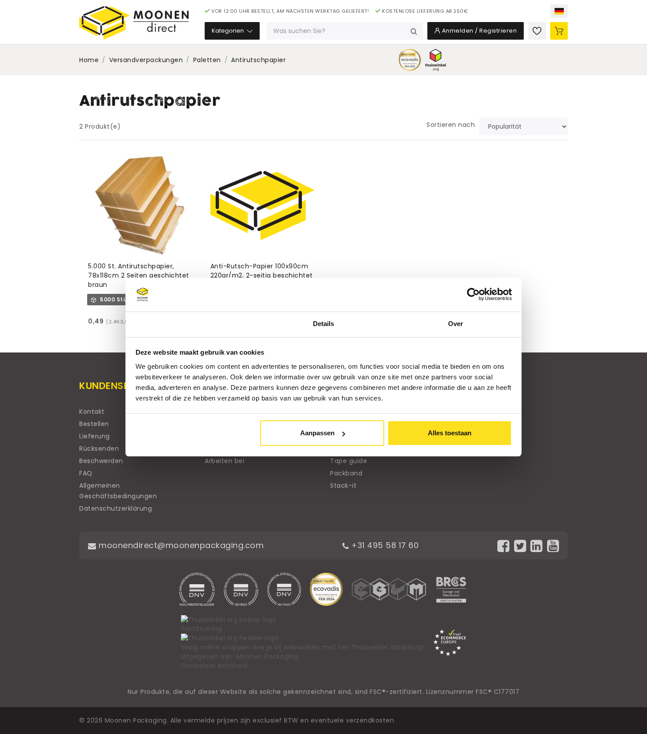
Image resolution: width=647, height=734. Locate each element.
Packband (346, 473)
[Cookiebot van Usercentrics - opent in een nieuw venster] (473, 294)
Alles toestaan (449, 433)
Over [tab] (455, 323)
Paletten (207, 60)
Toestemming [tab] (191, 323)
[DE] (559, 11)
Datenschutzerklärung (115, 508)
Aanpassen (317, 433)
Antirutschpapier (258, 60)
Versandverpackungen (146, 60)
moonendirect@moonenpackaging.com (180, 545)
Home (89, 60)
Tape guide (348, 460)
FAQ (85, 473)
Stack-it (343, 485)
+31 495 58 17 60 (384, 545)
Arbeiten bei (224, 460)
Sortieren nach (450, 124)
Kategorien (228, 30)
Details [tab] (324, 323)
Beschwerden (101, 460)
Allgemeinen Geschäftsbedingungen (118, 490)
